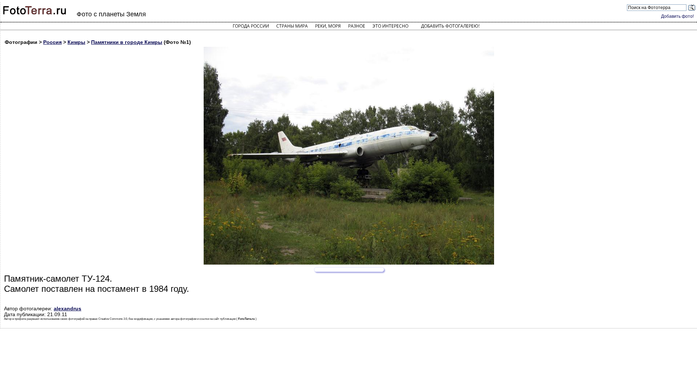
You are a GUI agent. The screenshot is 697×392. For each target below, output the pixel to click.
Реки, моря (328, 26)
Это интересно (390, 26)
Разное (356, 26)
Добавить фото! (677, 16)
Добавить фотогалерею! (450, 26)
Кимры (76, 42)
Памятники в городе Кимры (126, 42)
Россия (52, 42)
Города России (251, 26)
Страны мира (292, 26)
